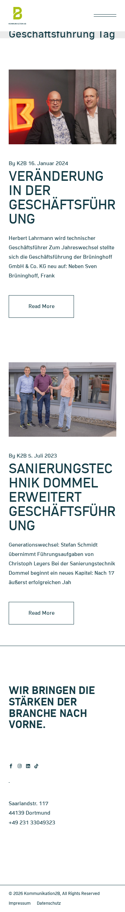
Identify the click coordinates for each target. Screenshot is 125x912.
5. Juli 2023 (42, 456)
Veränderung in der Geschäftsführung (62, 198)
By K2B (18, 163)
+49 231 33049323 (32, 822)
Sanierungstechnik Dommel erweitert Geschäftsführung (62, 497)
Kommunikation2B (42, 893)
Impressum (20, 903)
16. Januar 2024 (48, 163)
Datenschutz (49, 903)
